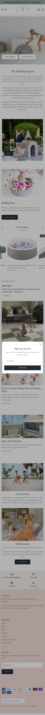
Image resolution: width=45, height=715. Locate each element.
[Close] (40, 344)
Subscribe (22, 368)
